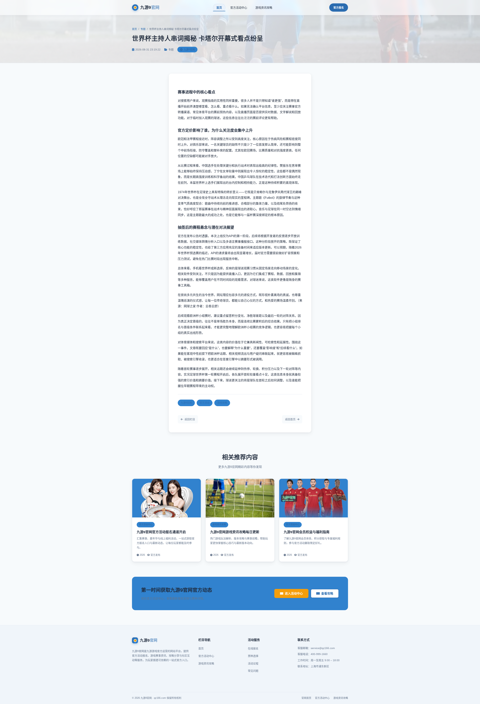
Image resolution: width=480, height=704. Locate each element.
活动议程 (253, 663)
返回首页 (290, 419)
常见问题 (253, 670)
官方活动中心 (238, 7)
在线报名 (253, 648)
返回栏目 (189, 419)
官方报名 (338, 7)
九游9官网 (186, 402)
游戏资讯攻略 (263, 7)
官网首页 (306, 697)
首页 (219, 7)
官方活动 (204, 402)
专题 (143, 29)
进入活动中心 (294, 593)
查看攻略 (327, 593)
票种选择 (253, 655)
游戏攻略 (222, 402)
